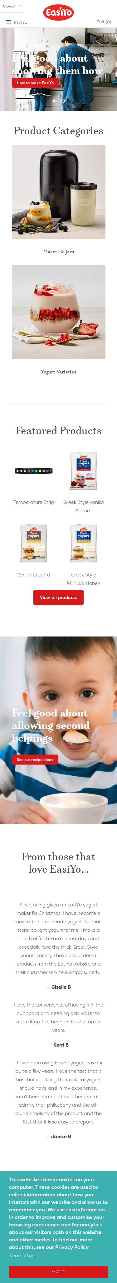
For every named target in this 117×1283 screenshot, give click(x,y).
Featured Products (58, 429)
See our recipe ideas (35, 759)
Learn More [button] (23, 1255)
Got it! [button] (58, 1272)
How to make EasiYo (35, 82)
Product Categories (58, 129)
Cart (103, 21)
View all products (58, 597)
